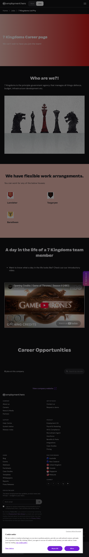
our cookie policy (21, 543)
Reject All (55, 548)
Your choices (9, 548)
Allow (72, 548)
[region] (42, 540)
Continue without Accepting (73, 531)
